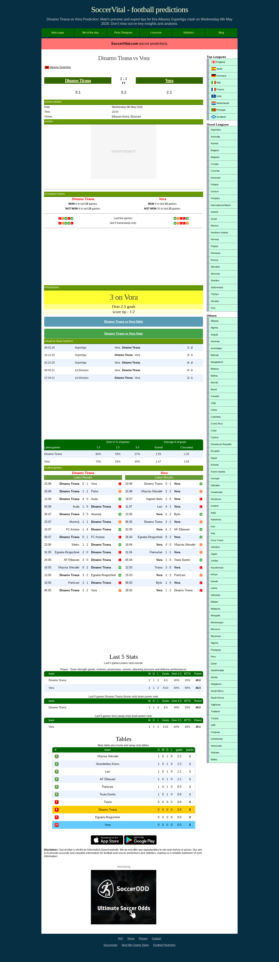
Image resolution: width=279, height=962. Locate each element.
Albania (214, 321)
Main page (57, 32)
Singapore (216, 684)
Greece (215, 191)
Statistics (188, 32)
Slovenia (215, 273)
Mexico (214, 225)
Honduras (216, 499)
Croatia (214, 164)
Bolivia (214, 375)
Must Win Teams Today (135, 945)
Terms (130, 938)
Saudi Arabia (217, 670)
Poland (214, 246)
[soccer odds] (123, 923)
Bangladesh (217, 362)
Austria (214, 143)
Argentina (216, 129)
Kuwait (214, 581)
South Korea (217, 697)
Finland (214, 184)
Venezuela (216, 745)
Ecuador (215, 451)
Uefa (218, 96)
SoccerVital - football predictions (139, 9)
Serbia (214, 677)
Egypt (214, 458)
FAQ (120, 938)
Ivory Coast (217, 540)
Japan (214, 554)
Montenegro (217, 622)
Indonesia (216, 519)
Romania (215, 253)
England (220, 62)
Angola (214, 334)
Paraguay (216, 650)
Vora (169, 80)
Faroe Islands (218, 471)
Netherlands (222, 103)
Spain (219, 68)
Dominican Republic (221, 444)
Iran (213, 526)
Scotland (221, 117)
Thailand (215, 711)
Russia (214, 260)
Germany (221, 75)
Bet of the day (90, 32)
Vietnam (215, 752)
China (214, 410)
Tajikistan (216, 704)
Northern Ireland (219, 232)
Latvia (214, 588)
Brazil (214, 389)
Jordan (214, 560)
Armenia (215, 341)
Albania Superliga (60, 67)
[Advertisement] (123, 151)
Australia (215, 136)
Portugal (220, 110)
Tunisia (214, 718)
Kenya (214, 574)
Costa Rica (217, 423)
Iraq (213, 533)
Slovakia (215, 266)
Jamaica (215, 547)
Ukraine (215, 301)
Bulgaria (215, 157)
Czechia (215, 170)
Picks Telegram (123, 32)
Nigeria (214, 643)
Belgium (215, 150)
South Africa (217, 691)
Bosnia (214, 382)
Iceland (214, 505)
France (220, 89)
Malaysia (215, 608)
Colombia (216, 417)
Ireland (214, 212)
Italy (218, 82)
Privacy (143, 938)
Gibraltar (215, 485)
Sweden (215, 280)
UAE (213, 725)
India (213, 512)
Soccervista (110, 945)
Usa (213, 308)
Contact (156, 938)
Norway (215, 239)
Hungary (215, 198)
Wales (214, 759)
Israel (214, 219)
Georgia (215, 478)
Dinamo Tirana (78, 80)
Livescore (156, 32)
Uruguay (215, 732)
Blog (221, 32)
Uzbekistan (217, 738)
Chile (213, 403)
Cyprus (215, 437)
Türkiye (215, 294)
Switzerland (217, 287)
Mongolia (215, 615)
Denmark (216, 177)
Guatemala (216, 492)
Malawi (214, 601)
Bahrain (215, 355)
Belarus (215, 368)
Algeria (214, 327)
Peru (213, 656)
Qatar (214, 663)
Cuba (213, 430)
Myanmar (216, 636)
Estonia (215, 464)
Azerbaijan (216, 348)
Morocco (215, 629)
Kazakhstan (217, 567)
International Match (221, 205)
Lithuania (215, 595)
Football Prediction (164, 945)
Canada (215, 396)
